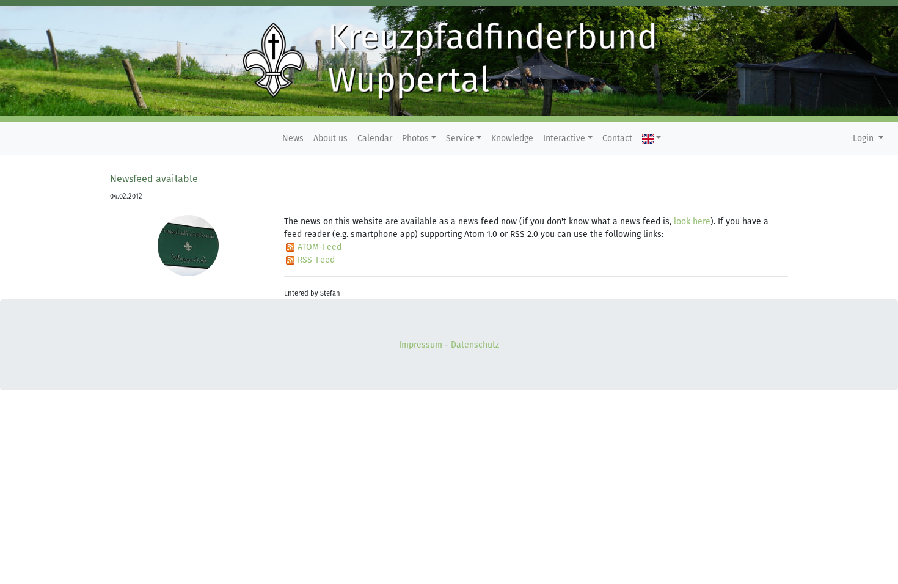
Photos (415, 138)
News (293, 138)
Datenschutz (475, 345)
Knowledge (512, 138)
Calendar (374, 138)
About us (330, 138)
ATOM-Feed (319, 247)
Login (864, 138)
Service (460, 138)
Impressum (420, 345)
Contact (617, 138)
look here (692, 221)
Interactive (564, 138)
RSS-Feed (316, 260)
